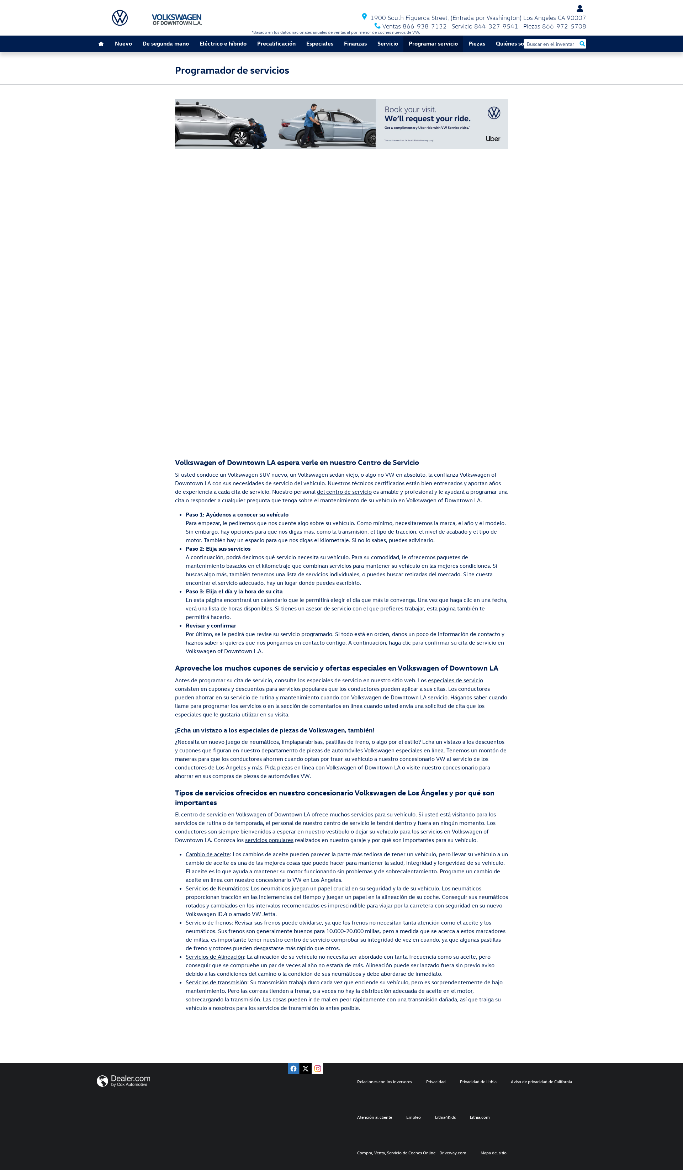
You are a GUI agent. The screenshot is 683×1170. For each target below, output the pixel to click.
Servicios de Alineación (215, 956)
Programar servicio (433, 43)
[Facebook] (293, 1068)
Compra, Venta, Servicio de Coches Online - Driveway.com (411, 1152)
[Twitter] (305, 1068)
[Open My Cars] (578, 8)
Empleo (413, 1117)
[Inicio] (120, 18)
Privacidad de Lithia (478, 1081)
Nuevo (123, 43)
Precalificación (276, 43)
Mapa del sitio (494, 1152)
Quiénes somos (515, 43)
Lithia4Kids (445, 1117)
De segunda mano (166, 43)
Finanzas (355, 43)
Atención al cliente (374, 1117)
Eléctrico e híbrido (223, 43)
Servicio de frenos (209, 922)
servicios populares (269, 839)
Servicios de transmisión (216, 982)
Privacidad (436, 1081)
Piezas (476, 43)
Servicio (387, 43)
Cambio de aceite (208, 854)
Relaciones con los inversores (384, 1081)
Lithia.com (480, 1117)
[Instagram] (317, 1068)
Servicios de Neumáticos (217, 888)
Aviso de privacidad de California (541, 1081)
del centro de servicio (344, 491)
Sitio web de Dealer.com (123, 1081)
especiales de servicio (455, 680)
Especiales (319, 43)
